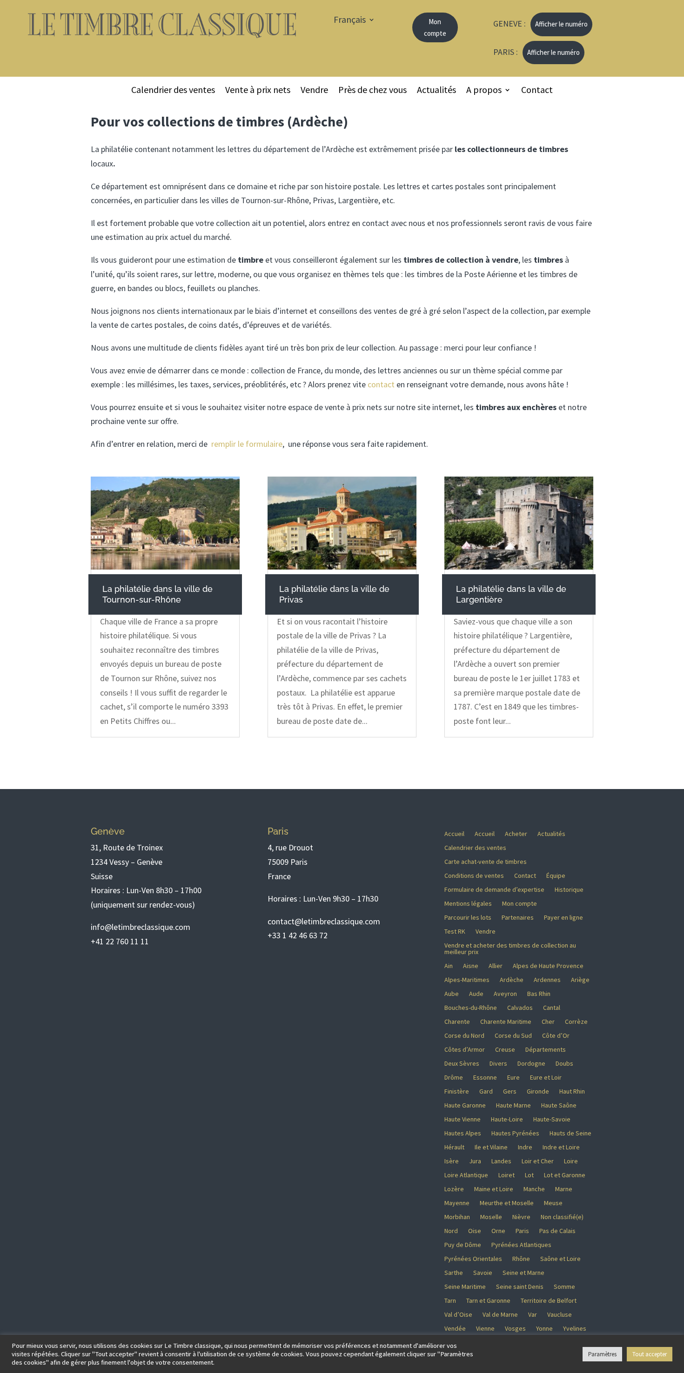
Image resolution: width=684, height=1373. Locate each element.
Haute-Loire (507, 1119)
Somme (564, 1287)
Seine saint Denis (519, 1287)
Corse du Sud (513, 1036)
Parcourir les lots (467, 918)
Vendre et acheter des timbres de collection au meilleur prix (510, 949)
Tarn (450, 1301)
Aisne (470, 966)
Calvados (520, 1008)
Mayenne (456, 1203)
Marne (563, 1189)
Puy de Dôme (462, 1245)
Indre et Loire (561, 1147)
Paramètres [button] (602, 1354)
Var (532, 1315)
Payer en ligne (563, 918)
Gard (486, 1091)
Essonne (485, 1077)
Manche (534, 1189)
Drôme (453, 1077)
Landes (501, 1161)
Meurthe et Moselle (507, 1203)
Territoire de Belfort (549, 1301)
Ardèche (511, 980)
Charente (457, 1022)
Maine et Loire (493, 1189)
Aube (451, 994)
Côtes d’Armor (464, 1050)
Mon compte (435, 27)
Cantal (551, 1008)
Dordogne (531, 1064)
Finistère (456, 1091)
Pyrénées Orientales (473, 1259)
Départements (545, 1050)
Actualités (436, 90)
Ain (448, 966)
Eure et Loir (546, 1077)
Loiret (506, 1175)
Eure (513, 1077)
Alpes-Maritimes (467, 980)
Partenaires (518, 918)
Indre (525, 1147)
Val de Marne (500, 1315)
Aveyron (505, 994)
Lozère (454, 1189)
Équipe (555, 876)
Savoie (482, 1273)
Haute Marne (513, 1105)
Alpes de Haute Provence (548, 966)
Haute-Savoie (551, 1119)
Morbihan (457, 1217)
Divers (498, 1064)
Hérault (454, 1147)
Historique (569, 890)
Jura (475, 1161)
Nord (451, 1231)
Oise (474, 1231)
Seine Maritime (465, 1287)
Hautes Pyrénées (515, 1133)
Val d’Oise (458, 1315)
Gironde (538, 1091)
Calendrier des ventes (173, 90)
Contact (537, 90)
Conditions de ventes (474, 876)
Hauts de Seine (570, 1133)
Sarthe (453, 1273)
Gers (509, 1091)
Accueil (454, 834)
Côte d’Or (556, 1036)
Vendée (455, 1329)
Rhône (521, 1259)
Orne (498, 1231)
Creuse (505, 1050)
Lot (529, 1175)
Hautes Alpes (462, 1133)
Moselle (491, 1217)
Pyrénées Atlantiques (521, 1245)
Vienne (485, 1329)
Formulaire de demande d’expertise (494, 890)
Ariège (580, 980)
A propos (484, 90)
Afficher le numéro (561, 24)
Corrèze (576, 1022)
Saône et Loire (560, 1259)
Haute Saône (559, 1105)
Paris (522, 1231)
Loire (571, 1161)
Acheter (516, 834)
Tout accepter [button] (649, 1354)
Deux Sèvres (461, 1064)
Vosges (515, 1329)
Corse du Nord (464, 1036)
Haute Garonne (465, 1105)
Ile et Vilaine (491, 1147)
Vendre (314, 90)
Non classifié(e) (562, 1217)
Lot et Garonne (564, 1175)
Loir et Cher (538, 1161)
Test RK (454, 931)
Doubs (564, 1064)
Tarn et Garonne (488, 1301)
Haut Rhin (572, 1091)
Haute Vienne (462, 1119)
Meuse (553, 1203)
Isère (451, 1161)
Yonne (544, 1329)
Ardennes (547, 980)
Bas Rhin (538, 994)
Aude (476, 994)
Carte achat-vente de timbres (485, 862)
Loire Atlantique (466, 1175)
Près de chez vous (372, 90)
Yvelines (574, 1329)
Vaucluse (559, 1315)
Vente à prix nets (257, 90)
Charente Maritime (505, 1022)
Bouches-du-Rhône (470, 1008)
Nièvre (521, 1217)
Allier (496, 966)
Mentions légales (468, 904)
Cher (548, 1022)
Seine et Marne (523, 1273)
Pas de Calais (557, 1231)
